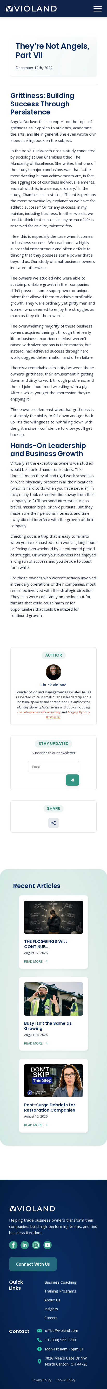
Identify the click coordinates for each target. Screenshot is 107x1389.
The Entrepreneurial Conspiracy (39, 712)
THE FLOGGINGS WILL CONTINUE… (46, 944)
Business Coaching (60, 1282)
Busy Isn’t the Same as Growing (48, 1026)
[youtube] (47, 1245)
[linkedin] (25, 1245)
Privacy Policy (41, 1380)
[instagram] (36, 1245)
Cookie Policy (65, 1380)
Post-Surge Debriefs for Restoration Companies (49, 1107)
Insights (51, 1308)
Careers (50, 1317)
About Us (52, 1299)
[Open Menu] (97, 8)
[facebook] (13, 1245)
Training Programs (60, 1291)
